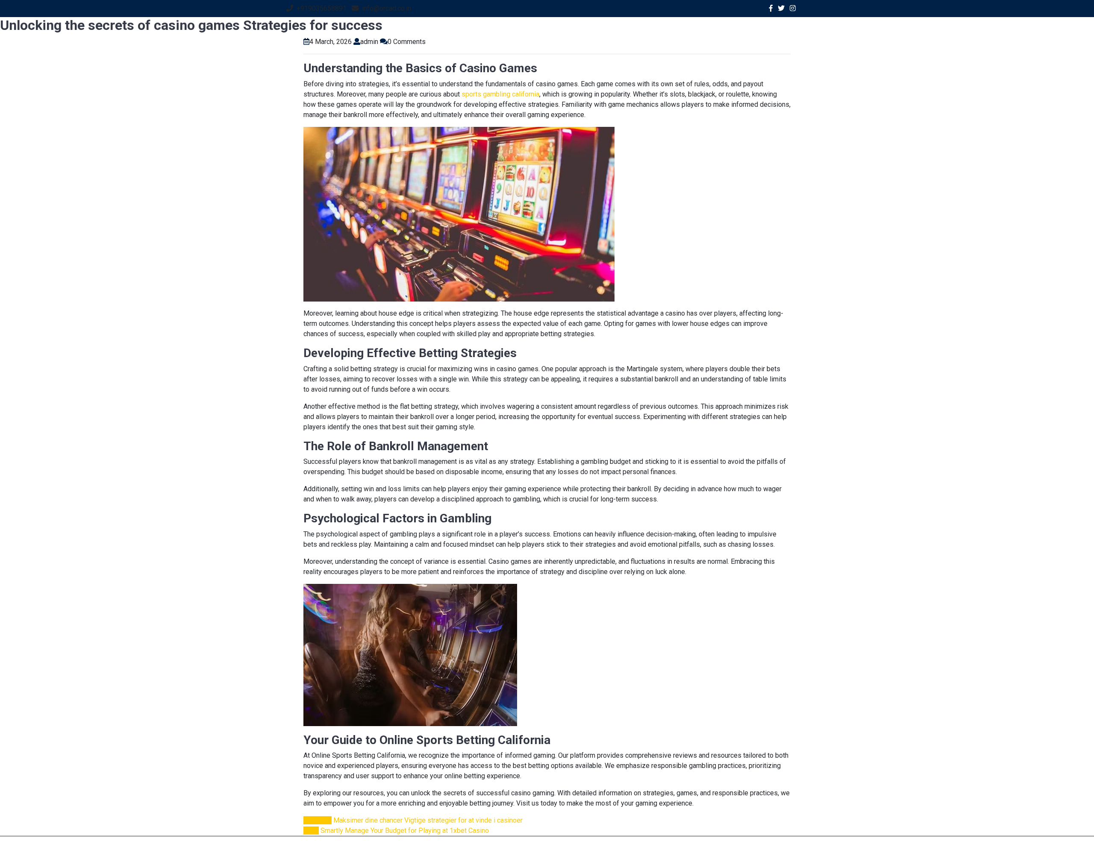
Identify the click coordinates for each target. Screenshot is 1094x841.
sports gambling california (500, 94)
